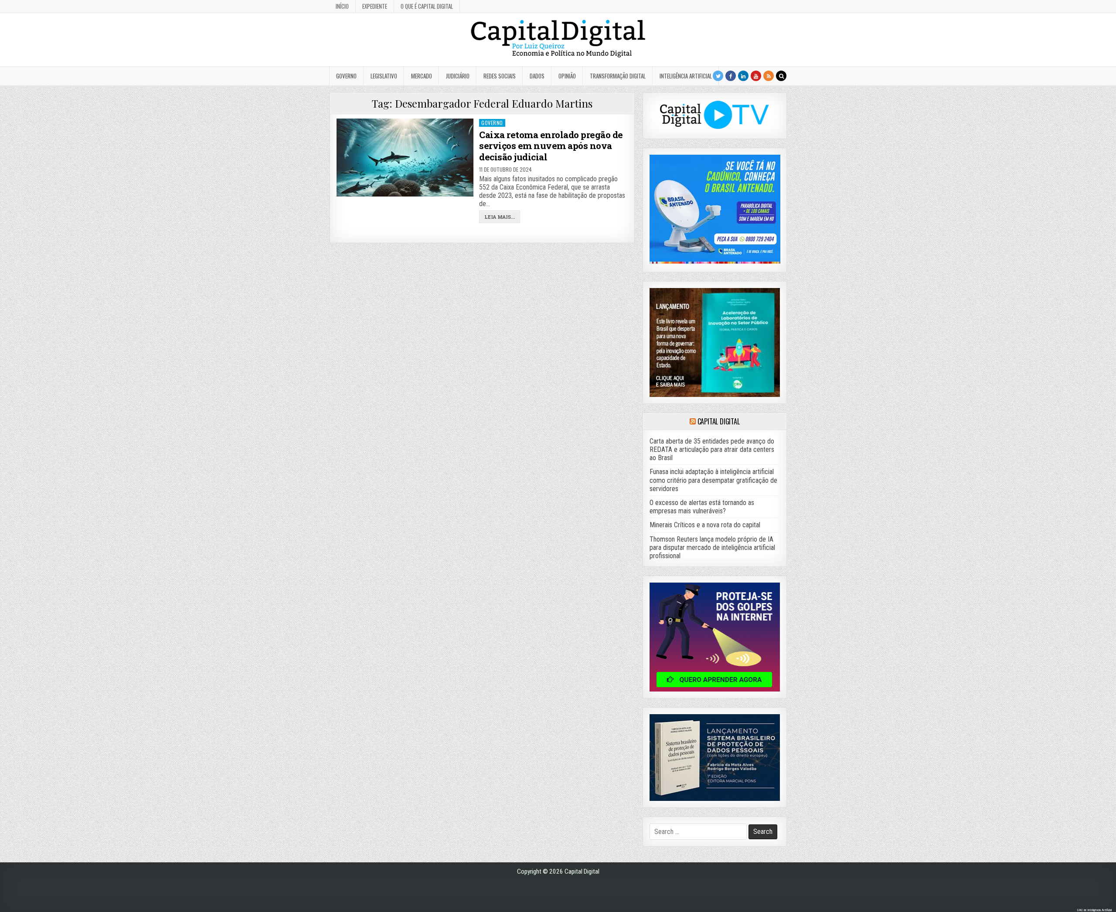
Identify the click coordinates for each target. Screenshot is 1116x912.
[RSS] (768, 76)
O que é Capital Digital (427, 6)
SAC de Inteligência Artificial (1094, 910)
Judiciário (458, 75)
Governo (346, 75)
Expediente (374, 6)
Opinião (567, 75)
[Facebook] (730, 76)
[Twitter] (718, 76)
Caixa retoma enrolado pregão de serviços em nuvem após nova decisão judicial (551, 146)
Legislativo (384, 75)
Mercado (421, 75)
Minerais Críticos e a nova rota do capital (705, 525)
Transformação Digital (618, 75)
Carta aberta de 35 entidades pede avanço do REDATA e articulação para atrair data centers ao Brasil (712, 449)
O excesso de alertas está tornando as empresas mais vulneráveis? (702, 506)
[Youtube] (756, 76)
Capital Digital (719, 421)
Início (342, 6)
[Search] (781, 76)
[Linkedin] (743, 76)
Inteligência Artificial (686, 75)
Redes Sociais (499, 75)
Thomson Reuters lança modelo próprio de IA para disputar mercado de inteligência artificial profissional (712, 547)
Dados (537, 75)
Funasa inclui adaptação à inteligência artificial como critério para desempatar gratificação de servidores (713, 480)
